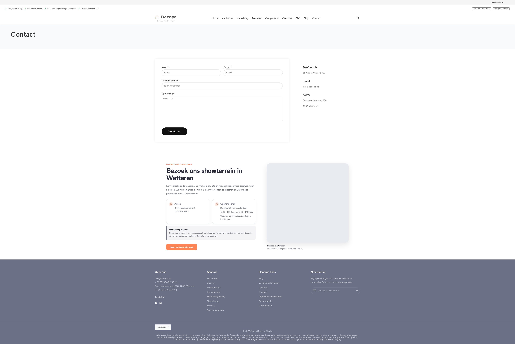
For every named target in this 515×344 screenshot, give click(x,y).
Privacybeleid (265, 301)
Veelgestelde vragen (269, 283)
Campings (270, 18)
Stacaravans (213, 278)
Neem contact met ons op (182, 247)
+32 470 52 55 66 (482, 9)
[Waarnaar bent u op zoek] (358, 18)
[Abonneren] (357, 290)
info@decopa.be (501, 9)
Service (210, 305)
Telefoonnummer (171, 80)
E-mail (228, 67)
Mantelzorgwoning (216, 296)
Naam (165, 67)
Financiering (213, 301)
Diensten (257, 18)
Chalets (210, 283)
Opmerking (168, 93)
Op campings (213, 292)
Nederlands (496, 2)
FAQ (298, 18)
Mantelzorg (242, 18)
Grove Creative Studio (261, 331)
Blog (306, 18)
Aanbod (226, 18)
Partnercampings (215, 310)
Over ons (287, 18)
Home (215, 18)
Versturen (174, 131)
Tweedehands (214, 287)
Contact (316, 18)
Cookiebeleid (265, 305)
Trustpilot (160, 297)
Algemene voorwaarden (270, 296)
